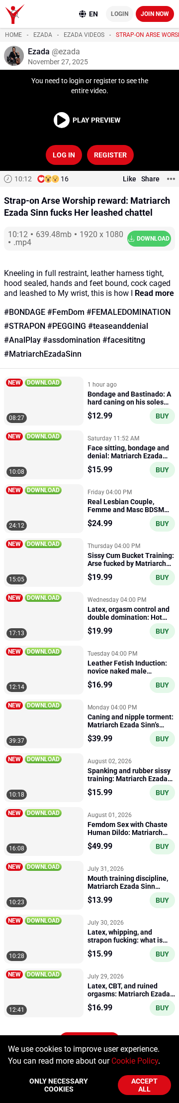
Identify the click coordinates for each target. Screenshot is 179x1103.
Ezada (42, 34)
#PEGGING (66, 326)
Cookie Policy (134, 1061)
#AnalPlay (22, 340)
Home (13, 34)
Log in (64, 155)
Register (110, 155)
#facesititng (123, 340)
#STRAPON (24, 326)
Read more (154, 293)
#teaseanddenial (118, 326)
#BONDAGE (24, 312)
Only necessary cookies (58, 1085)
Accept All (144, 1085)
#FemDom (66, 312)
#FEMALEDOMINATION (129, 312)
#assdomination (71, 340)
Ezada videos (84, 34)
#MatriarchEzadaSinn (43, 354)
